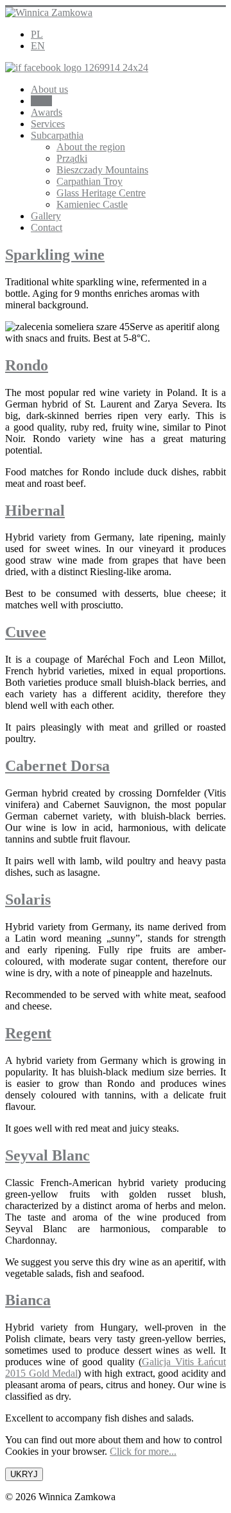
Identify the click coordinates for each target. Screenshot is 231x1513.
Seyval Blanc (47, 1155)
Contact (46, 227)
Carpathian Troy (89, 181)
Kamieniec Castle (92, 204)
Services (48, 123)
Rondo (26, 365)
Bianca (28, 1300)
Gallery (46, 215)
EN (38, 45)
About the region (90, 146)
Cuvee (25, 632)
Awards (46, 112)
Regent (28, 1033)
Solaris (28, 899)
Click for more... (143, 1451)
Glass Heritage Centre (101, 192)
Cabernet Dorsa (57, 765)
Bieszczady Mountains (102, 169)
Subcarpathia (57, 135)
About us (49, 89)
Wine (41, 100)
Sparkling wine (55, 254)
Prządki (71, 158)
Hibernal (35, 510)
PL (37, 34)
